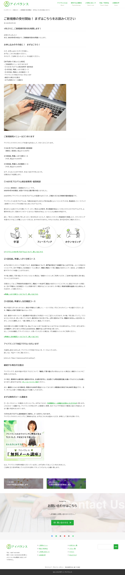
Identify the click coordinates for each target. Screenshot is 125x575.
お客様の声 (42, 555)
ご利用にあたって (44, 552)
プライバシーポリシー (58, 567)
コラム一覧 (72, 548)
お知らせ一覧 (73, 545)
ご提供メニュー (43, 545)
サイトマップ (48, 567)
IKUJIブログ (73, 555)
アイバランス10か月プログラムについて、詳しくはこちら (24, 252)
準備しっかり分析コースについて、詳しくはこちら (21, 294)
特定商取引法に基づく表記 (72, 567)
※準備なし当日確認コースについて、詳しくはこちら (21, 337)
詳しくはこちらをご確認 (30, 382)
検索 (116, 547)
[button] (62, 522)
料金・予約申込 (43, 548)
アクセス (71, 552)
